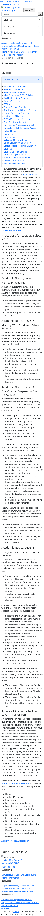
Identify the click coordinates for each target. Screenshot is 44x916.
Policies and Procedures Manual (19, 125)
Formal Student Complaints (16, 107)
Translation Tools (31, 902)
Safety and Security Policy (16, 140)
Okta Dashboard (26, 46)
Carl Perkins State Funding (16, 98)
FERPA (7, 104)
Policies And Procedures (15, 54)
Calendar (10, 902)
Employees (9, 26)
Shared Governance (30, 51)
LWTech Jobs (25, 885)
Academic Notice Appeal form (15, 783)
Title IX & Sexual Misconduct (17, 157)
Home (4, 51)
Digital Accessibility (10, 885)
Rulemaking (9, 137)
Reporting (8, 134)
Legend (14, 46)
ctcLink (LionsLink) (16, 874)
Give (7, 4)
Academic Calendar (10, 43)
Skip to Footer (25, 1)
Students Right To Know (15, 154)
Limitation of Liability (13, 116)
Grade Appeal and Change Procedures (21, 110)
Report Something (9, 905)
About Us (14, 51)
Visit (3, 4)
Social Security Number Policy (17, 142)
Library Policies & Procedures (17, 113)
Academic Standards (13, 89)
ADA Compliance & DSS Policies (18, 95)
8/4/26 (16, 911)
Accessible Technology (14, 92)
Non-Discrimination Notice (16, 122)
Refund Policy (10, 131)
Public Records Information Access (20, 128)
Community (9, 33)
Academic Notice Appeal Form (15, 840)
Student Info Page (9, 899)
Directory (18, 902)
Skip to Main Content (9, 1)
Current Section (11, 79)
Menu (27, 10)
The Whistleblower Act (14, 163)
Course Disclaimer (12, 101)
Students (8, 19)
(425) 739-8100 (8, 867)
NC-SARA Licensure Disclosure (18, 119)
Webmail (15, 48)
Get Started (14, 4)
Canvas (22, 43)
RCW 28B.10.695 (30, 174)
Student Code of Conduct (15, 151)
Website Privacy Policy (14, 160)
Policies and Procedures (15, 86)
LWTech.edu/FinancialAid (12, 230)
